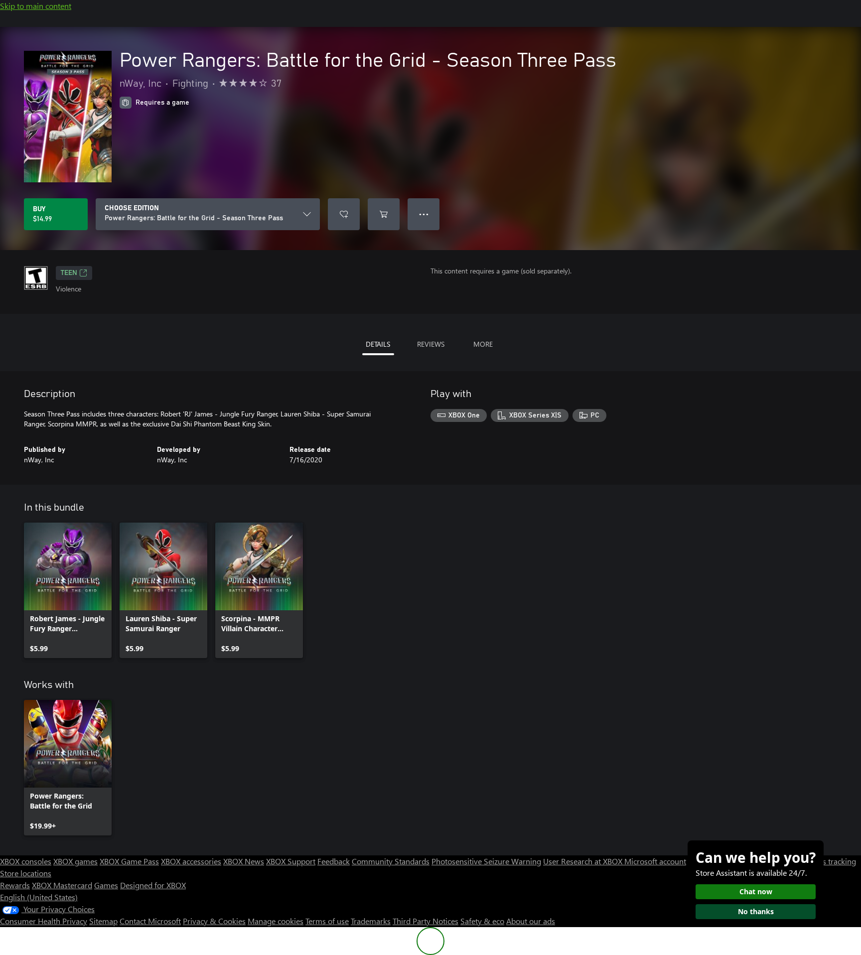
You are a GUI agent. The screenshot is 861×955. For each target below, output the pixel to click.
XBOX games (75, 861)
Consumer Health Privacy (43, 921)
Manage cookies (275, 921)
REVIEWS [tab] (430, 344)
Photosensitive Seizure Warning (486, 861)
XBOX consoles (25, 861)
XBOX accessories (191, 861)
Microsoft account (655, 861)
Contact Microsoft (150, 921)
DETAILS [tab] (378, 344)
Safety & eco (482, 921)
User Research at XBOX (583, 861)
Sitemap (103, 921)
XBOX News (243, 861)
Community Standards (391, 861)
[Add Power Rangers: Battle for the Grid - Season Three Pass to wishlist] (344, 214)
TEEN (69, 273)
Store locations (25, 873)
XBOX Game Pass (129, 861)
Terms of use (327, 921)
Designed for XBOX (153, 885)
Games (106, 885)
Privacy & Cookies (214, 921)
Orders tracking (829, 861)
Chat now (755, 891)
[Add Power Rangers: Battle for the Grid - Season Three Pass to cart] (384, 214)
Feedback (333, 861)
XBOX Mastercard (62, 885)
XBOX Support (290, 861)
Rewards (15, 885)
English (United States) (39, 897)
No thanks (756, 911)
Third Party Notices (425, 921)
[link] (68, 590)
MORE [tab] (483, 344)
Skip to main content (35, 5)
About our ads (530, 921)
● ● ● (424, 214)
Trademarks (371, 921)
